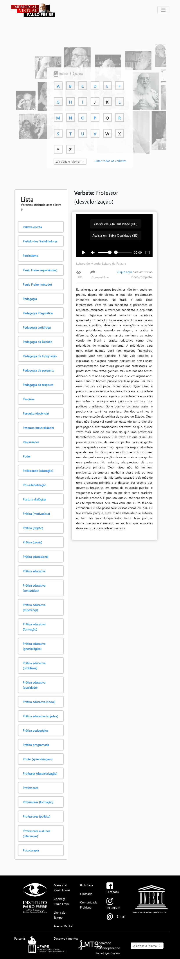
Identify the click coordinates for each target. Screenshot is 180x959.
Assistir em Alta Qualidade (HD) (115, 224)
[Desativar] (92, 252)
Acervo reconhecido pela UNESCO (149, 912)
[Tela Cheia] (147, 252)
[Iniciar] (83, 252)
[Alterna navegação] (163, 10)
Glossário (86, 893)
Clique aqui (124, 272)
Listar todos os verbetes (110, 160)
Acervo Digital (63, 926)
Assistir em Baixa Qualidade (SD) (115, 235)
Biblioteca (86, 885)
